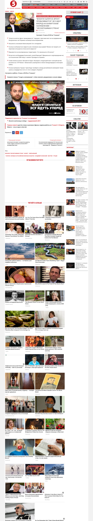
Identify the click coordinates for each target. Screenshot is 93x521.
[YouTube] (83, 1)
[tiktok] (67, 1)
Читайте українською (59, 32)
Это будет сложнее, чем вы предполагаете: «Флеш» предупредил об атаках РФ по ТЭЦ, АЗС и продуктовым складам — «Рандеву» (82, 203)
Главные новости (12, 125)
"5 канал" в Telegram (58, 125)
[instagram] (64, 1)
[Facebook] (61, 1)
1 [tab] (73, 50)
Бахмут (26, 153)
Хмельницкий (41, 30)
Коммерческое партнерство (70, 110)
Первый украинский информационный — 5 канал (13, 4)
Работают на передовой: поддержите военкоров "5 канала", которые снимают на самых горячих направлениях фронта (72, 65)
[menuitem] (25, 4)
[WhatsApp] (72, 1)
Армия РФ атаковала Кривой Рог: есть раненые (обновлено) (81, 180)
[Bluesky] (81, 1)
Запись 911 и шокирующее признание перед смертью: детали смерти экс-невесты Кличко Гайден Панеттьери (81, 170)
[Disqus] (35, 182)
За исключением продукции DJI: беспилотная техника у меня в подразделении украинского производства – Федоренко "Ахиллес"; (50, 143)
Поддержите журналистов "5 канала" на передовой (20, 118)
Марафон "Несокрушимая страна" (14, 153)
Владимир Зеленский (41, 155)
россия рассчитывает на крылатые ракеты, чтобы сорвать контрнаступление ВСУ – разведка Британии (18, 143)
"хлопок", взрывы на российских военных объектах (20, 155)
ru (59, 1)
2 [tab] (75, 50)
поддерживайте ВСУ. (34, 121)
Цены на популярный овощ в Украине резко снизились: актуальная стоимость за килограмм (82, 242)
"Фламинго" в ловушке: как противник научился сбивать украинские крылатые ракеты (82, 265)
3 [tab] (78, 50)
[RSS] (86, 1)
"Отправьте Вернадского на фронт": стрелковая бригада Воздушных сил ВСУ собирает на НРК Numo (71, 74)
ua (57, 1)
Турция (55, 155)
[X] (75, 1)
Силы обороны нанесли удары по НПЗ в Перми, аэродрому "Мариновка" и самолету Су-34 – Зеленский (77, 48)
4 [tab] (80, 50)
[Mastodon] (78, 1)
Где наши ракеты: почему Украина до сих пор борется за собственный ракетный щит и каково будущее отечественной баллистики (82, 191)
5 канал (32, 30)
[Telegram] (70, 1)
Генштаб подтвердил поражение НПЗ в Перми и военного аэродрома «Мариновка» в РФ (77, 44)
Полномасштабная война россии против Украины (49, 16)
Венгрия (50, 155)
